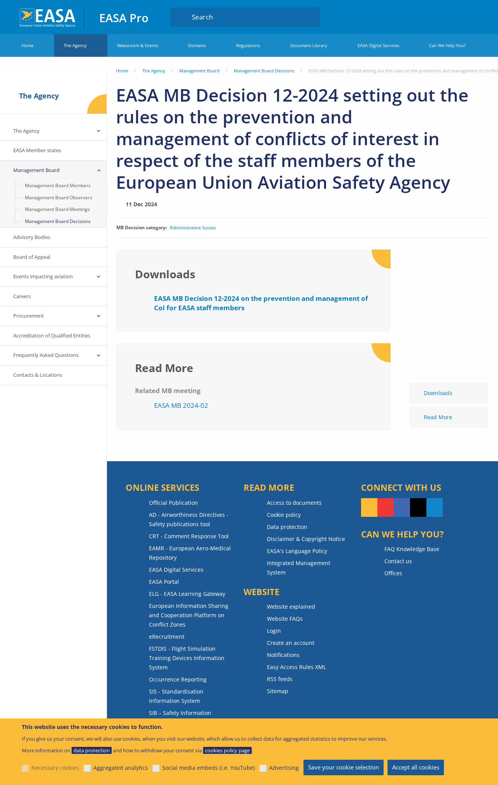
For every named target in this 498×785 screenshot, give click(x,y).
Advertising (284, 767)
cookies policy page (227, 750)
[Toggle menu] (99, 131)
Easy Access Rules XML (296, 667)
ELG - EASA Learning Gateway (187, 593)
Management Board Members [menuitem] (58, 185)
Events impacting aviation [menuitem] (43, 276)
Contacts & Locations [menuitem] (37, 374)
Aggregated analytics (120, 767)
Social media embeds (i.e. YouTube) (208, 767)
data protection (92, 750)
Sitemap (277, 691)
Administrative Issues (193, 227)
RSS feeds (280, 679)
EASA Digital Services (378, 45)
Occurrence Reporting (178, 679)
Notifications (283, 655)
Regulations (248, 45)
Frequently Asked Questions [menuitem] (46, 354)
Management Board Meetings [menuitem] (57, 209)
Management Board (199, 71)
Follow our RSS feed (369, 507)
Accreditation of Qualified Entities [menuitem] (51, 335)
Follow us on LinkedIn (434, 507)
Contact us (398, 561)
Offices (393, 573)
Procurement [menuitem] (28, 315)
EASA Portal (164, 581)
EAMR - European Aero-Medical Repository (190, 552)
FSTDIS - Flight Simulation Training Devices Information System (186, 658)
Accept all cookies (415, 767)
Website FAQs (285, 618)
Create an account (290, 642)
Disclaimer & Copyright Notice (306, 539)
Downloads (438, 393)
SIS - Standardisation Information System (176, 696)
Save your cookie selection (343, 767)
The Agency (75, 45)
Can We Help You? (447, 45)
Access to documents (294, 502)
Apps (433, 16)
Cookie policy (284, 514)
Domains (197, 45)
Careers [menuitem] (22, 296)
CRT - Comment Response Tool (189, 536)
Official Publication (173, 502)
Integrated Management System (298, 567)
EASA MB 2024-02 (181, 405)
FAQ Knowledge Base (411, 549)
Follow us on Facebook (402, 507)
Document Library (308, 45)
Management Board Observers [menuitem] (58, 197)
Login (457, 16)
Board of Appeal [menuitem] (31, 256)
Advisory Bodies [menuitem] (31, 237)
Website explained (291, 606)
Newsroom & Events (137, 45)
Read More (438, 417)
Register (472, 16)
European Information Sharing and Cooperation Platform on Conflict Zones (188, 615)
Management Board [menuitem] (36, 170)
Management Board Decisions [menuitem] (58, 221)
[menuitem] (457, 16)
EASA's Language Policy (297, 551)
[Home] (48, 16)
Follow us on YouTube (385, 507)
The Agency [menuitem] (26, 130)
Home (27, 45)
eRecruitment (166, 636)
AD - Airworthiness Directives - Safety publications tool (188, 519)
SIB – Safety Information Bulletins (180, 717)
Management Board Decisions (264, 71)
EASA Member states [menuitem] (37, 150)
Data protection (287, 526)
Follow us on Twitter (418, 507)
